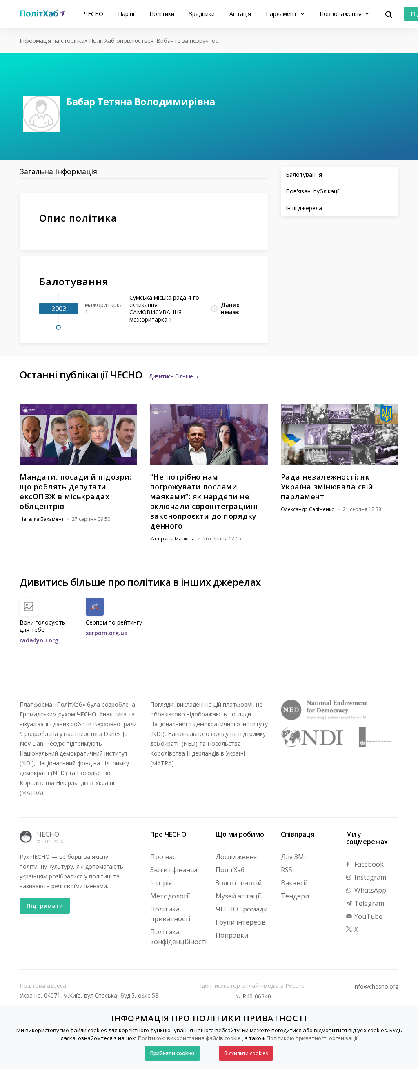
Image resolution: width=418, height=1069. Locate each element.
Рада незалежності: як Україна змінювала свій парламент (327, 486)
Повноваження (341, 14)
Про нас (163, 856)
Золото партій (239, 882)
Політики (161, 14)
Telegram (368, 903)
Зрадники (202, 14)
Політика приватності (170, 914)
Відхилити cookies (246, 1053)
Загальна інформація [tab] (58, 171)
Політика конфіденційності (178, 936)
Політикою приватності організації (312, 1038)
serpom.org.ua (107, 633)
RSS (286, 869)
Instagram (369, 877)
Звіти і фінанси (173, 869)
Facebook (368, 864)
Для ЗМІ (293, 856)
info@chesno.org (376, 986)
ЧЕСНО (93, 14)
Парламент (282, 14)
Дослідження (236, 856)
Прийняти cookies (172, 1053)
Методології (170, 895)
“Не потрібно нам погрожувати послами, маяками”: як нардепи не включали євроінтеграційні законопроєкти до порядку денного (204, 501)
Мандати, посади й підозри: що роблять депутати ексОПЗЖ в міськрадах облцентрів (75, 491)
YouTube (367, 916)
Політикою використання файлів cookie (189, 1038)
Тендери (295, 895)
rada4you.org (39, 640)
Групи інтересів (241, 922)
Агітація (240, 14)
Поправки (232, 935)
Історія (161, 882)
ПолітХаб (230, 869)
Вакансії (294, 882)
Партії (126, 14)
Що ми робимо (240, 834)
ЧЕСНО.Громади (242, 909)
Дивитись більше (171, 376)
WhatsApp (369, 890)
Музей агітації (238, 895)
